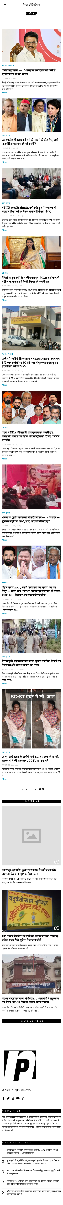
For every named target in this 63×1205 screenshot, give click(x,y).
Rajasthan (7, 354)
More (4, 92)
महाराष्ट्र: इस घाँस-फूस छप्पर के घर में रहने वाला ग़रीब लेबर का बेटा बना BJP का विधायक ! (29, 872)
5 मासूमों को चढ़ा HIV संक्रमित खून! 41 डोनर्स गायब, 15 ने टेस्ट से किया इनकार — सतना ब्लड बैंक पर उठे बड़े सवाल (33, 1162)
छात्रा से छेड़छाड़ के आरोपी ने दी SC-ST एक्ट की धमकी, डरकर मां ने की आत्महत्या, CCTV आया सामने (30, 759)
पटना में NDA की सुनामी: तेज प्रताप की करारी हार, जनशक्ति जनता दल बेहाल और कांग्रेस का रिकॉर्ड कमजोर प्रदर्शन (30, 436)
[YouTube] (18, 1098)
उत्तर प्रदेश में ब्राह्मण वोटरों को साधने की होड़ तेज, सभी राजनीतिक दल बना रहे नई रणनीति (30, 142)
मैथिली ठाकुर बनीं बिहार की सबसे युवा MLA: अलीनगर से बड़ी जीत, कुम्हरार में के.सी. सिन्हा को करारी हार (30, 280)
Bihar (5, 273)
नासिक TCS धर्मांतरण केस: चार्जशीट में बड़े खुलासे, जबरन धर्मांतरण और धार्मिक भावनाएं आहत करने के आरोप (33, 1183)
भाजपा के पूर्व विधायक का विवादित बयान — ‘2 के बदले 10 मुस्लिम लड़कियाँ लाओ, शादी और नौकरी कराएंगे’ (31, 520)
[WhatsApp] (23, 1098)
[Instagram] (13, 1098)
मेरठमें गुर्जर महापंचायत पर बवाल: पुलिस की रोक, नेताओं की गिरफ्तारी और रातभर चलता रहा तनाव (31, 663)
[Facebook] (3, 1098)
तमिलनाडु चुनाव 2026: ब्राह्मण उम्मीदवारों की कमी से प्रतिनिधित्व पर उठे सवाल (28, 73)
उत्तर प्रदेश (6, 135)
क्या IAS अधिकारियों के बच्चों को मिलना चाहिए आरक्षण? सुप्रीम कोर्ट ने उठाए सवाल (33, 1172)
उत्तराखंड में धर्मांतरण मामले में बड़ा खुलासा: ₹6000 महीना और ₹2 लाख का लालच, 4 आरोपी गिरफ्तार (32, 1152)
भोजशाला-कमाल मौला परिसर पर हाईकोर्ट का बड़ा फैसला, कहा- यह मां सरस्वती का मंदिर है (34, 1193)
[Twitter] (8, 1098)
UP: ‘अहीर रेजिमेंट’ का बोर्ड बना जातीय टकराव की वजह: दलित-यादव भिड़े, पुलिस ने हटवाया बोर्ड (30, 938)
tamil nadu (8, 65)
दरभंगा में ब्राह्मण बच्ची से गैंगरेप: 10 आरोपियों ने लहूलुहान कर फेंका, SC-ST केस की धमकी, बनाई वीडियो (30, 1001)
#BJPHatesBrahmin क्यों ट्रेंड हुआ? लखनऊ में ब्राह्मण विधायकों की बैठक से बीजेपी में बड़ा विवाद (29, 210)
